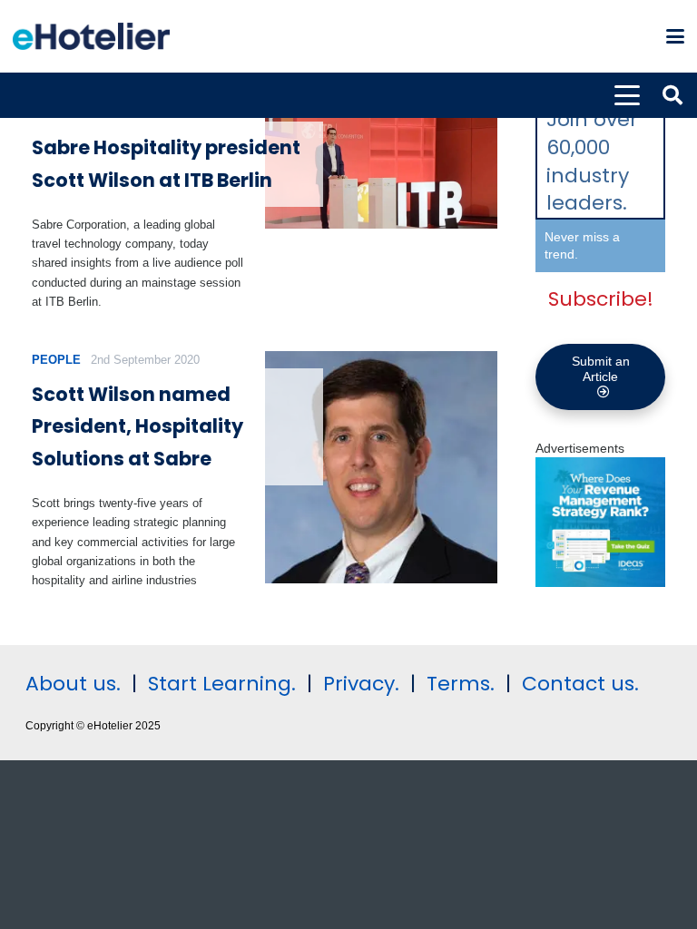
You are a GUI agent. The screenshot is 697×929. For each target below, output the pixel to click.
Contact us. (580, 684)
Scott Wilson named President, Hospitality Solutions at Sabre (137, 426)
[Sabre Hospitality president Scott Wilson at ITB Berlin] (381, 166)
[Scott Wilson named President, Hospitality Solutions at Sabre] (381, 467)
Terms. (461, 684)
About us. (73, 684)
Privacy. (361, 684)
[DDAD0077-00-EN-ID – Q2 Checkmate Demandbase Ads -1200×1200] (600, 582)
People (56, 360)
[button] (675, 36)
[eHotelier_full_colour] (91, 36)
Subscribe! (600, 299)
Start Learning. (219, 684)
